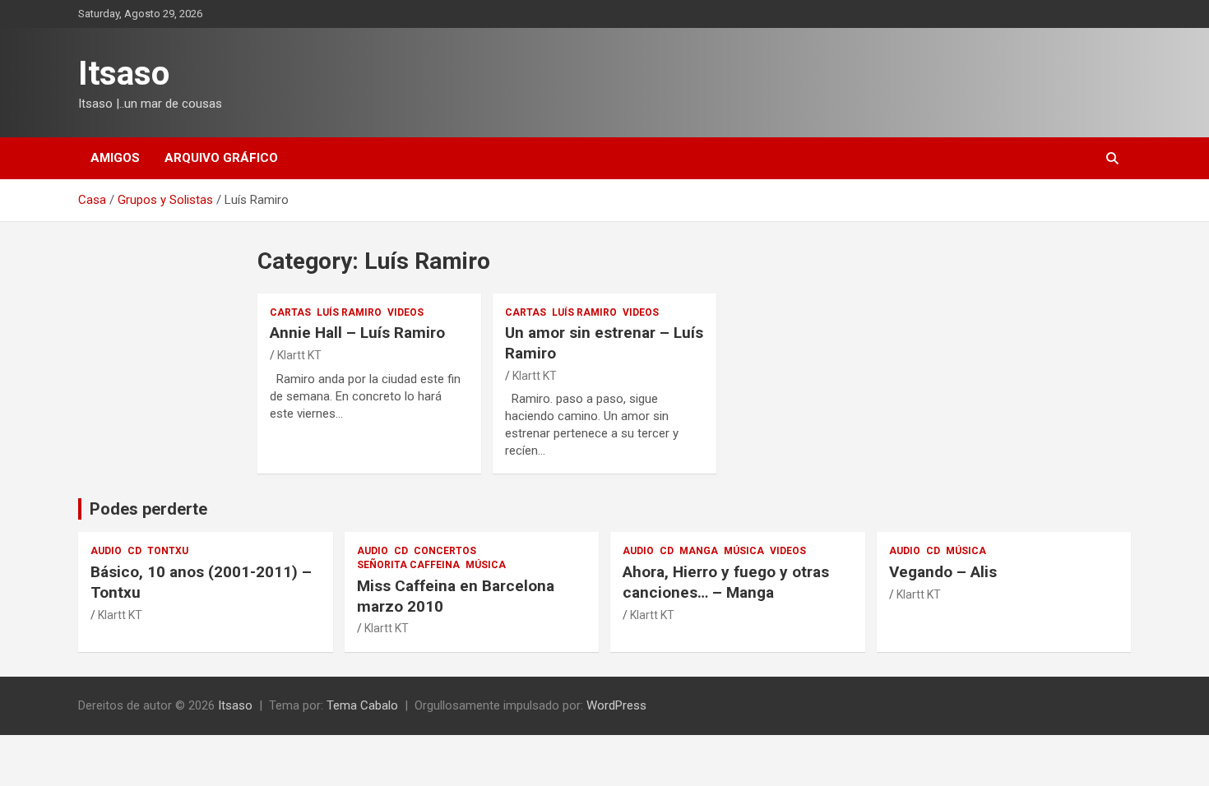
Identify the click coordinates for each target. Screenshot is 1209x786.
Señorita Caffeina (408, 565)
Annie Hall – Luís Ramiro (357, 332)
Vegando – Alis (943, 571)
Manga (698, 551)
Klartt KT (299, 355)
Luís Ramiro (349, 312)
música (486, 565)
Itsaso (123, 73)
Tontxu (167, 551)
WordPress (616, 705)
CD (134, 551)
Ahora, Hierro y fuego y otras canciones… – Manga (726, 582)
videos (405, 312)
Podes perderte (148, 509)
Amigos (115, 157)
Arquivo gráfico (221, 157)
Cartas (290, 312)
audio (106, 551)
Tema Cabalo (362, 705)
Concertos (445, 551)
